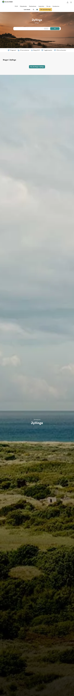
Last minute (27, 9)
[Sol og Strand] (7, 2)
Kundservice (56, 6)
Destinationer (32, 6)
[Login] (67, 2)
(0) (55, 28)
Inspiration (41, 6)
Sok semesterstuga (45, 9)
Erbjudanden (23, 6)
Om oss (48, 6)
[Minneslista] (71, 2)
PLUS (16, 6)
